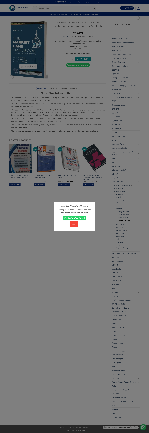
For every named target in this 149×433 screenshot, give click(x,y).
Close (73, 224)
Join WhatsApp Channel (75, 218)
